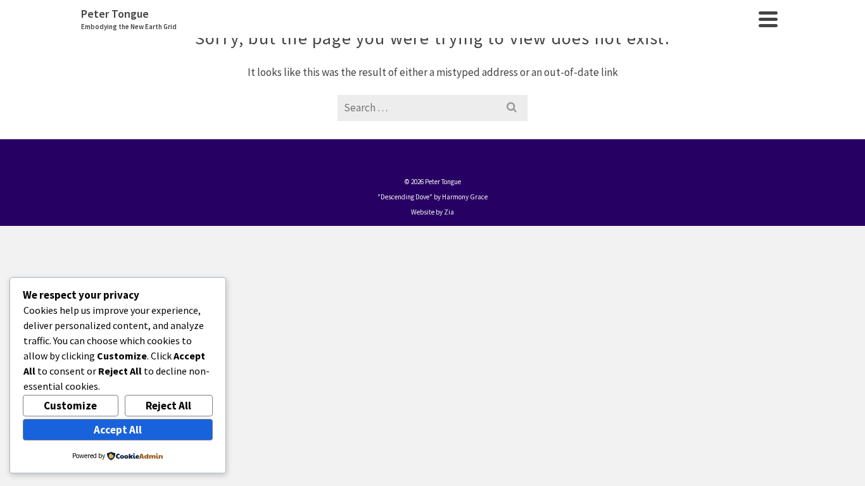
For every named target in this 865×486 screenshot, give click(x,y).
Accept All (118, 430)
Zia (449, 212)
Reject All (168, 406)
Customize (70, 406)
